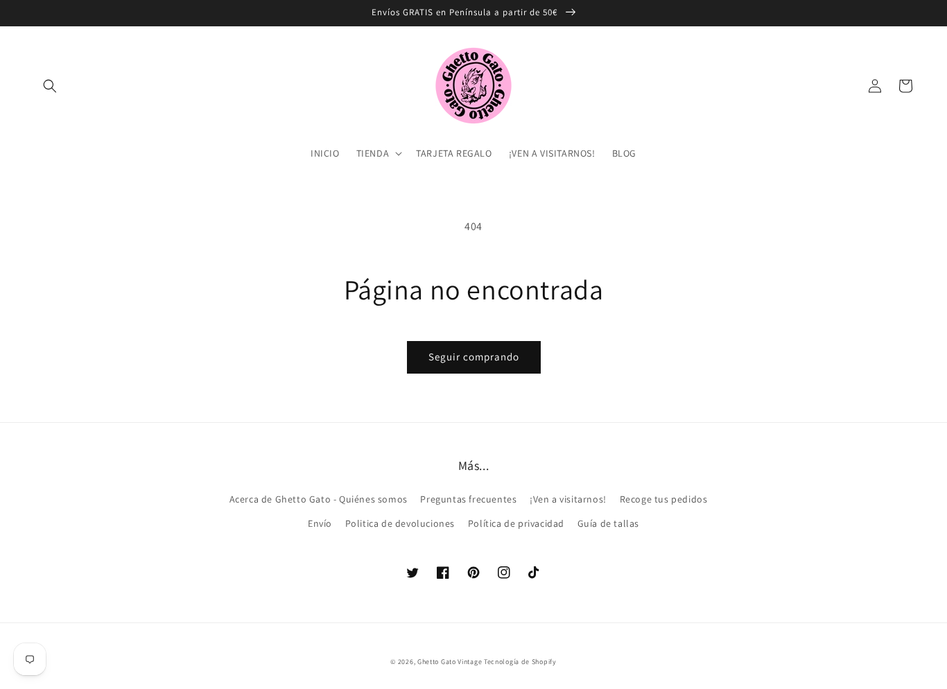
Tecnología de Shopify (520, 661)
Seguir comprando (473, 356)
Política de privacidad (516, 523)
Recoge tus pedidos (664, 499)
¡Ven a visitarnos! (568, 499)
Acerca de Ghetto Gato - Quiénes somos (318, 499)
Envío (320, 523)
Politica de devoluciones (400, 523)
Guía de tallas (608, 523)
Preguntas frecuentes (468, 499)
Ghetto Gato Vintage (449, 661)
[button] (50, 86)
